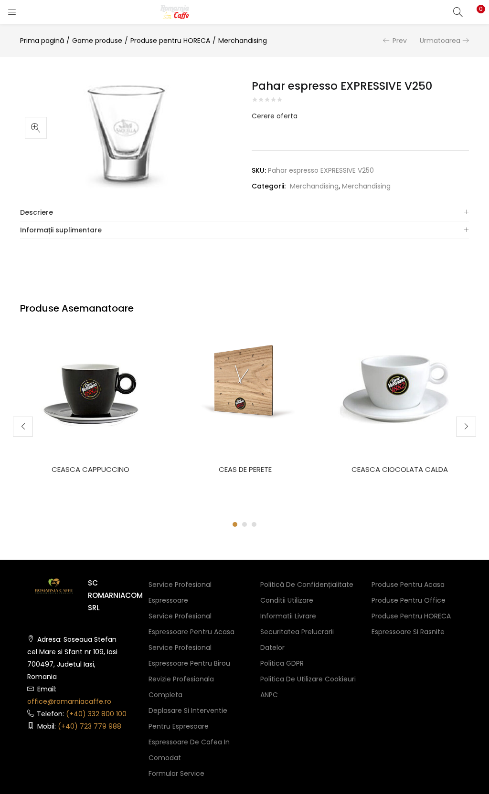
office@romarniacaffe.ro (69, 701)
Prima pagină (42, 40)
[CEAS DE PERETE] (245, 378)
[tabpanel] (90, 419)
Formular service (176, 773)
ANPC (269, 695)
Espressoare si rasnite (408, 632)
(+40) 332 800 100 (96, 714)
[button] (475, 12)
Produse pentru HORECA (170, 40)
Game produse (97, 40)
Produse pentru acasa (408, 584)
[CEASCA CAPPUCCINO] (90, 378)
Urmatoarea (440, 40)
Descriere (36, 212)
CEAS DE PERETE (245, 469)
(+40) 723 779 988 (89, 726)
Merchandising (242, 40)
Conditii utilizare (286, 600)
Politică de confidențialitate (306, 584)
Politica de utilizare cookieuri (308, 679)
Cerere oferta (275, 116)
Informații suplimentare (61, 230)
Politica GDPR (282, 663)
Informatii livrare (288, 616)
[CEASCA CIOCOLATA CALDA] (400, 378)
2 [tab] (244, 524)
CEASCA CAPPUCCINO (90, 469)
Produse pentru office (409, 600)
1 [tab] (235, 524)
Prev (400, 40)
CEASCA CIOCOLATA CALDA (399, 469)
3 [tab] (254, 524)
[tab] (244, 212)
